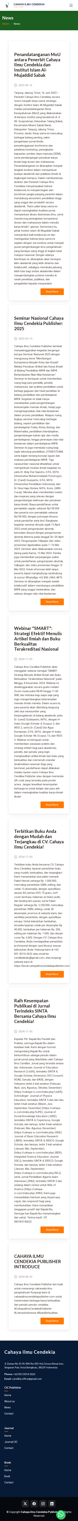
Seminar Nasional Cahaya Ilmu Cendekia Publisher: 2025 (38, 323)
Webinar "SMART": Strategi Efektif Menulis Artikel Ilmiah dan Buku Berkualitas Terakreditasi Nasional (38, 639)
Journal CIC (10, 1442)
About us (9, 1401)
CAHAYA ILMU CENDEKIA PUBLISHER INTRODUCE (37, 1261)
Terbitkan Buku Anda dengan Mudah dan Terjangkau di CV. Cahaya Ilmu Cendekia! (39, 839)
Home (5, 23)
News (7, 1407)
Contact (8, 1413)
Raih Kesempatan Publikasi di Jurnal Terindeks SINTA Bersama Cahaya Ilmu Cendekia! (35, 1011)
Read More (52, 291)
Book (7, 1476)
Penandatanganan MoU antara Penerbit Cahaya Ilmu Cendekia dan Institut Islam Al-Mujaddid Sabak (37, 65)
